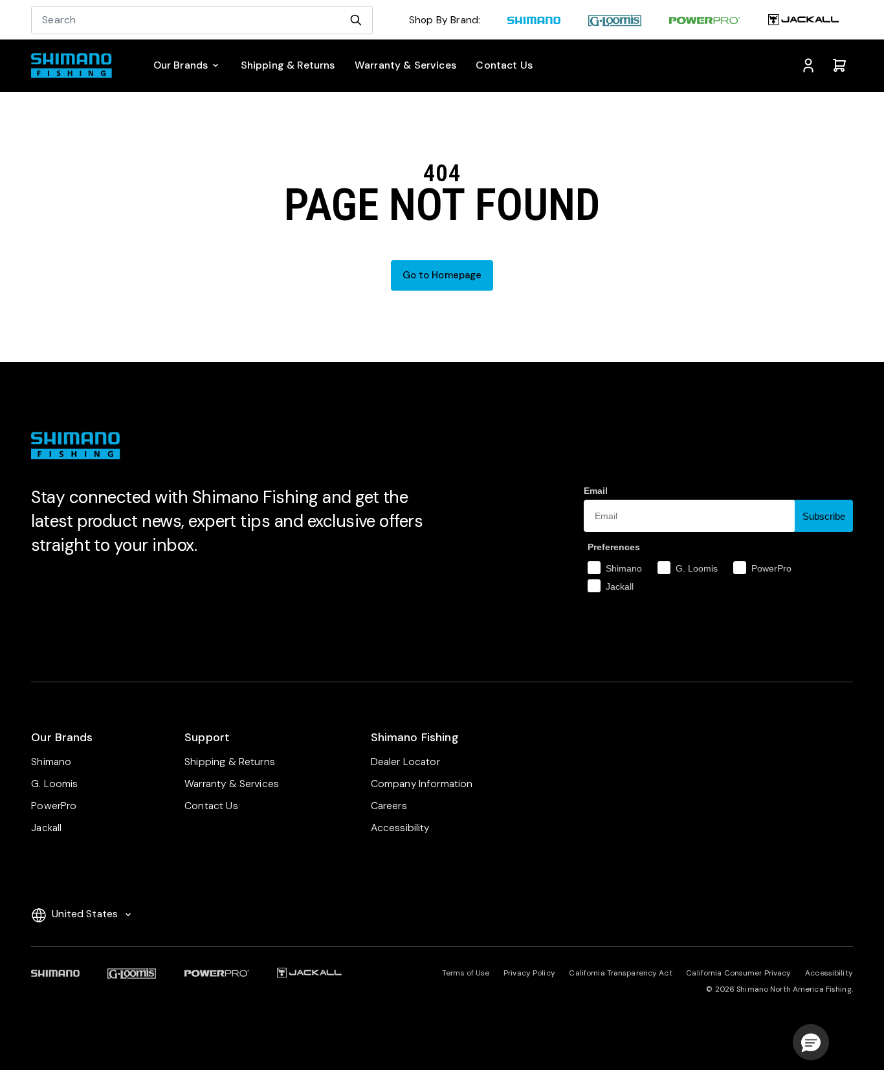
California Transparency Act (620, 973)
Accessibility (829, 973)
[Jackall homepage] (803, 21)
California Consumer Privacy (738, 973)
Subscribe (823, 516)
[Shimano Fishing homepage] (76, 65)
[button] (811, 1042)
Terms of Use (465, 973)
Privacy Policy (529, 973)
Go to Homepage (442, 275)
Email (596, 490)
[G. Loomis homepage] (614, 21)
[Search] (356, 20)
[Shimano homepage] (533, 21)
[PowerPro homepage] (705, 21)
